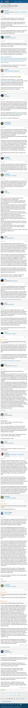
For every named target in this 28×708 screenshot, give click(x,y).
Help (15, 704)
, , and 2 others (11, 299)
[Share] (25, 16)
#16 (26, 458)
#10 (26, 284)
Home (18, 704)
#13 (26, 369)
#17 (26, 501)
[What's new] (24, 1)
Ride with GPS (4, 118)
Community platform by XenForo (11, 706)
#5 (26, 127)
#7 (26, 178)
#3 (26, 74)
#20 (26, 655)
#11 (26, 307)
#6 (26, 162)
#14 (26, 418)
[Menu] (1, 1)
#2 (26, 41)
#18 (26, 517)
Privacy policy (10, 704)
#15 (26, 446)
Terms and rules (4, 704)
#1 (26, 16)
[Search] (26, 1)
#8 (26, 195)
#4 (26, 99)
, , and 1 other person (11, 360)
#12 (26, 337)
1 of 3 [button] (10, 692)
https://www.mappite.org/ (6, 80)
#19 (26, 589)
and (6, 647)
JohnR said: (3, 339)
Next (14, 692)
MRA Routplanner (18, 112)
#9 (26, 241)
